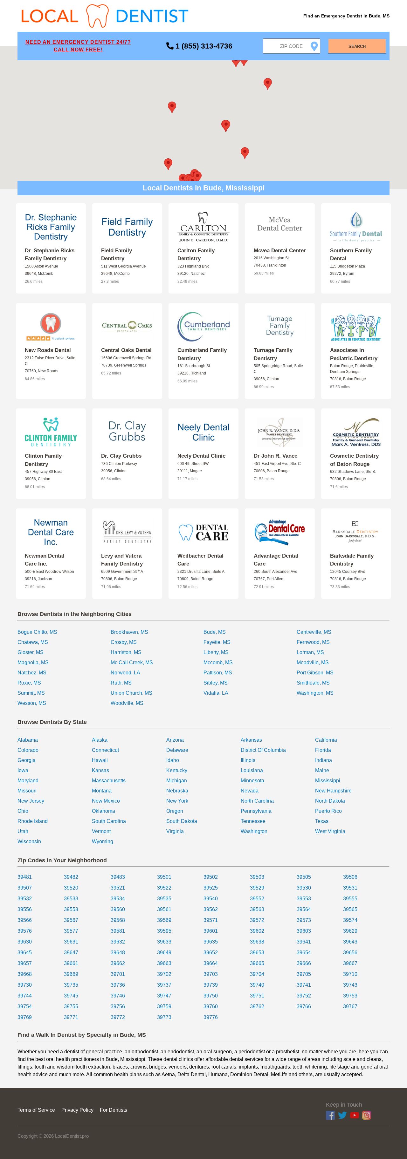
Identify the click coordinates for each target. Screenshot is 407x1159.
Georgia (26, 760)
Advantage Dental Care (276, 560)
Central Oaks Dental (126, 350)
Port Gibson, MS (315, 672)
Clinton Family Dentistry (43, 460)
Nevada (250, 790)
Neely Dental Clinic (201, 456)
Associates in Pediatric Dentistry (353, 354)
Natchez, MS (31, 672)
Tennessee (253, 821)
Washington (254, 831)
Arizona (175, 740)
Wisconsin (29, 841)
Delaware (177, 750)
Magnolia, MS (33, 662)
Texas (321, 821)
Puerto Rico (328, 811)
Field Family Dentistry (116, 255)
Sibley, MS (216, 682)
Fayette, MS (217, 642)
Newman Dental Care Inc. (44, 560)
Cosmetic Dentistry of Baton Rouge (354, 460)
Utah (22, 831)
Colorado (27, 750)
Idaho (172, 760)
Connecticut (105, 750)
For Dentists (113, 1110)
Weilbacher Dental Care (200, 560)
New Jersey (30, 801)
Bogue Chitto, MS (37, 632)
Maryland (27, 780)
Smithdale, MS (313, 682)
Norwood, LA (125, 672)
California (326, 740)
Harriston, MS (126, 652)
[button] (226, 126)
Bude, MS (215, 632)
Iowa (22, 770)
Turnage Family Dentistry (273, 354)
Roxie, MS (29, 682)
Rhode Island (32, 821)
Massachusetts (109, 780)
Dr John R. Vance (275, 456)
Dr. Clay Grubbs (121, 456)
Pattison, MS (218, 672)
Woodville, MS (127, 703)
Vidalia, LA (216, 693)
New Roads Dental (48, 350)
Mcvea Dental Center (280, 251)
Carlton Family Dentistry (196, 255)
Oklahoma (103, 811)
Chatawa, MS (32, 642)
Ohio (22, 811)
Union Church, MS (131, 693)
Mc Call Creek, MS (132, 662)
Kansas (100, 770)
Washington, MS (315, 693)
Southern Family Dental (351, 255)
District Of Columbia (263, 750)
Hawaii (100, 760)
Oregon (174, 811)
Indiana (323, 760)
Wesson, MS (31, 703)
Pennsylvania (256, 811)
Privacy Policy (77, 1110)
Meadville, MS (313, 662)
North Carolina (257, 801)
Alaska (99, 740)
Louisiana (252, 770)
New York (177, 801)
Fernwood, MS (313, 642)
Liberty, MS (216, 652)
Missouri (27, 790)
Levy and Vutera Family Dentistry (122, 560)
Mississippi (327, 780)
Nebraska (177, 790)
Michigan (176, 780)
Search (357, 46)
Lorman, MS (310, 652)
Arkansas (251, 740)
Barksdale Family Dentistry (352, 560)
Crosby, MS (124, 642)
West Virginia (330, 831)
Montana (102, 790)
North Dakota (330, 801)
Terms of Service (36, 1110)
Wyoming (102, 841)
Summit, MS (31, 693)
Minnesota (252, 780)
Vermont (101, 831)
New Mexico (106, 801)
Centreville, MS (314, 632)
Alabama (27, 740)
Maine (322, 770)
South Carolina (109, 821)
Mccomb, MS (218, 662)
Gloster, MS (30, 652)
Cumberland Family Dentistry (202, 354)
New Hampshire (333, 790)
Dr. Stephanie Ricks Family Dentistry (49, 255)
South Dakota (181, 821)
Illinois (248, 760)
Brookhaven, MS (129, 632)
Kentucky (176, 770)
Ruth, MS (121, 682)
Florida (323, 750)
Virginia (175, 831)
